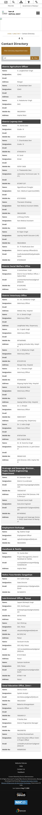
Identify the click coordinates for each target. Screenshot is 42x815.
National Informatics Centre (29, 781)
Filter (36, 58)
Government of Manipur (30, 6)
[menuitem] (6, 2)
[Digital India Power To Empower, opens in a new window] (21, 811)
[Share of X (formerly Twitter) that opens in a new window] (22, 38)
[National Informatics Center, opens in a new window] (21, 803)
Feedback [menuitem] (21, 772)
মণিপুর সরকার (11, 6)
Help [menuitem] (21, 766)
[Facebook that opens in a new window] (19, 38)
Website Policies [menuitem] (21, 763)
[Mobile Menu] (38, 13)
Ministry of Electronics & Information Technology (16, 783)
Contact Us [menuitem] (21, 769)
